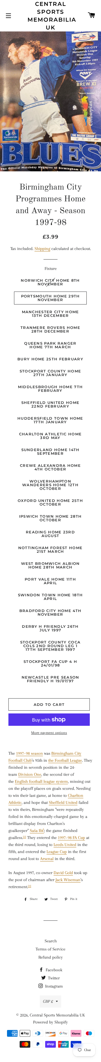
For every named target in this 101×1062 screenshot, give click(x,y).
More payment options (49, 733)
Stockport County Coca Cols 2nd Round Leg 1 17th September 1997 (50, 646)
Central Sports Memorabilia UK (50, 16)
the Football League (65, 760)
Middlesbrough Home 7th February (50, 389)
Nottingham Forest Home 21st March (50, 549)
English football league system (41, 781)
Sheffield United (63, 802)
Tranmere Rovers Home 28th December (50, 329)
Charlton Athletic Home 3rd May (50, 436)
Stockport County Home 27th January (50, 373)
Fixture (51, 268)
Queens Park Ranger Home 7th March (50, 345)
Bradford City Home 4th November (50, 612)
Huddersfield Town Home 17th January (50, 420)
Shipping (42, 248)
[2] (24, 836)
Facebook (53, 969)
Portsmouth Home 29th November (50, 298)
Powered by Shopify (50, 1022)
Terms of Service (50, 949)
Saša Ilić (37, 830)
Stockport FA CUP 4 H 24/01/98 (50, 663)
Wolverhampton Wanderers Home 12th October (50, 485)
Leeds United (65, 844)
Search (51, 940)
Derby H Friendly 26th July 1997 (50, 628)
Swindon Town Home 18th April (50, 597)
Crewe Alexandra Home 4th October (50, 467)
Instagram (53, 986)
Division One (29, 774)
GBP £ (48, 1001)
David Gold (63, 872)
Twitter (53, 978)
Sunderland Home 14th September (50, 451)
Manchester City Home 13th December (50, 314)
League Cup (57, 851)
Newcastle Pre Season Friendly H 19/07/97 (50, 679)
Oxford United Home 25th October (50, 502)
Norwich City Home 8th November (50, 282)
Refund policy (50, 957)
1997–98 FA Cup (71, 837)
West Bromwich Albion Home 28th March (50, 565)
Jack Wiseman (68, 879)
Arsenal (47, 858)
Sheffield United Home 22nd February (50, 404)
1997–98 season (29, 753)
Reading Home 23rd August (50, 534)
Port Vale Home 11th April (50, 581)
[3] (29, 885)
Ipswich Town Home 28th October (50, 518)
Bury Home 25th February (50, 359)
